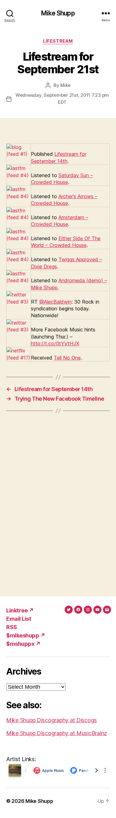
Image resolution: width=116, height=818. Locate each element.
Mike (65, 85)
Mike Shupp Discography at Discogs (51, 720)
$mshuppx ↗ (23, 644)
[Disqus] (58, 503)
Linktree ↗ (20, 610)
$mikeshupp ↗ (25, 635)
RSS (11, 627)
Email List (18, 619)
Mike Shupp (58, 13)
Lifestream (58, 41)
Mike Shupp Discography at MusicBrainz (56, 733)
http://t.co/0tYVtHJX (55, 343)
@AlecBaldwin (55, 302)
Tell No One (67, 358)
